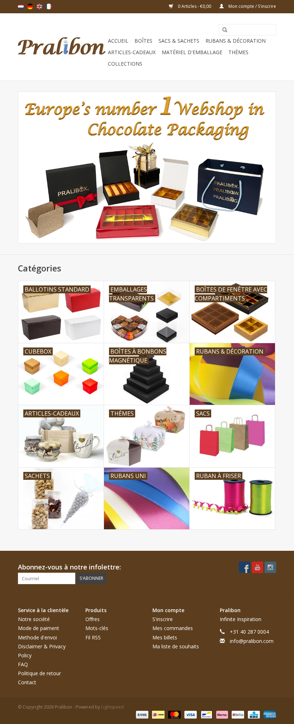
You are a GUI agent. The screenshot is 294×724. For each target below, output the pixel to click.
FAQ (23, 664)
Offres (92, 619)
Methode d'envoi (37, 637)
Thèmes (238, 52)
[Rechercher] (222, 30)
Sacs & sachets (178, 40)
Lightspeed (112, 707)
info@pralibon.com (252, 641)
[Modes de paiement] (141, 714)
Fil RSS (93, 637)
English (39, 6)
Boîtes (143, 40)
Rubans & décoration (235, 40)
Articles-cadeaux (132, 52)
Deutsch (30, 6)
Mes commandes (172, 628)
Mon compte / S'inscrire (251, 6)
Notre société (34, 619)
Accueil (118, 40)
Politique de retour (39, 673)
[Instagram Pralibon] (270, 567)
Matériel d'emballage (192, 52)
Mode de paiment (38, 628)
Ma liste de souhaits (175, 646)
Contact (27, 682)
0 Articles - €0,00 (194, 6)
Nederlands (21, 6)
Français (49, 6)
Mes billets (164, 637)
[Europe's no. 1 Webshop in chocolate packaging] (62, 46)
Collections (125, 63)
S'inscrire (162, 619)
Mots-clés (96, 628)
